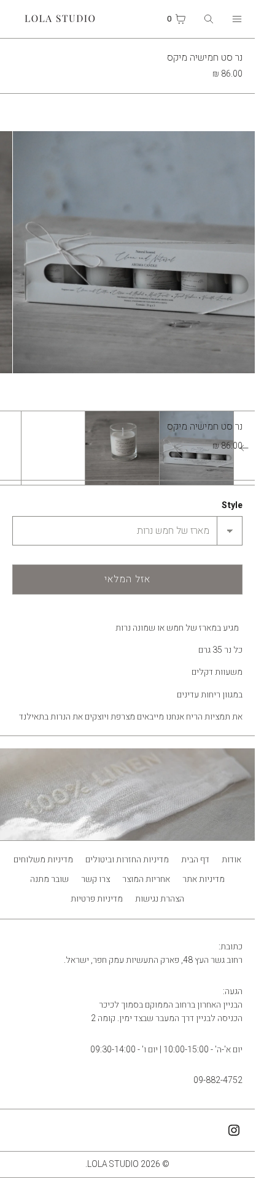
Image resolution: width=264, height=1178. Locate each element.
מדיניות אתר (203, 879)
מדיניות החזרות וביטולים (127, 859)
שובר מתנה (49, 879)
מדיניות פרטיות (97, 898)
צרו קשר (95, 879)
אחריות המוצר (146, 879)
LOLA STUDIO (113, 1164)
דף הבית (195, 859)
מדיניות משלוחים (43, 859)
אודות (231, 859)
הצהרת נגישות (159, 898)
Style (232, 505)
